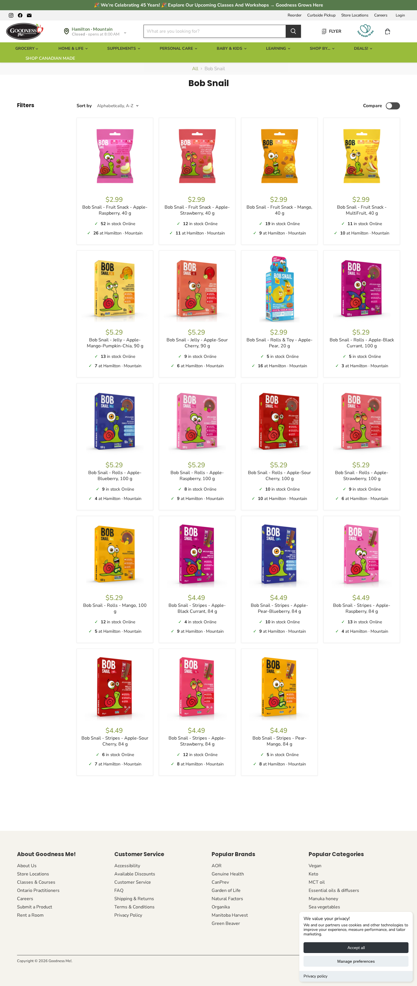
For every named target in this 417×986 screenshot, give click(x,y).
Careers (380, 15)
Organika (221, 907)
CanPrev (220, 882)
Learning (276, 48)
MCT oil (317, 882)
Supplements (122, 48)
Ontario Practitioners (38, 890)
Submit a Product (34, 907)
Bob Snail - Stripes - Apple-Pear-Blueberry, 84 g (279, 608)
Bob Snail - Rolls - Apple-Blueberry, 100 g (115, 476)
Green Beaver (226, 923)
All (195, 69)
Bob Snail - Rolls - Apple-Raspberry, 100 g (197, 476)
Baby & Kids (230, 48)
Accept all (356, 947)
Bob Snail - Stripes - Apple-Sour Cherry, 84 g (114, 741)
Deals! (361, 48)
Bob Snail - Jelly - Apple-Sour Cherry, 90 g (197, 343)
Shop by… (320, 48)
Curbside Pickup (321, 15)
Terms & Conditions (134, 907)
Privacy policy (315, 976)
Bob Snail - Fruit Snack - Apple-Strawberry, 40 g (197, 210)
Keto (313, 874)
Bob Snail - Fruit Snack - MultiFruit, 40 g (362, 210)
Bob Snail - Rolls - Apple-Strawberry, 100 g (361, 476)
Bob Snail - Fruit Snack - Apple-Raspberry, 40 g (115, 210)
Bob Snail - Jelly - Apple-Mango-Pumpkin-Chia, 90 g (115, 343)
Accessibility (127, 866)
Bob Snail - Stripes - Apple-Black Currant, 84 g (197, 608)
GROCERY (25, 48)
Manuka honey (323, 899)
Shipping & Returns (134, 899)
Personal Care (177, 48)
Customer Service (132, 882)
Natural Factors (227, 899)
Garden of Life (226, 890)
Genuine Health (228, 874)
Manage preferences (356, 961)
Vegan (315, 866)
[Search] (293, 31)
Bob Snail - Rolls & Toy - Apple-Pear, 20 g (280, 343)
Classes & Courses (36, 882)
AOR (217, 866)
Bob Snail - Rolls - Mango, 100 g (115, 608)
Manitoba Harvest (230, 915)
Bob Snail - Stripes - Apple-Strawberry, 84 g (197, 741)
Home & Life (71, 48)
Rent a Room (30, 915)
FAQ (118, 890)
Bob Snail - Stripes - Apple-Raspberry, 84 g (361, 608)
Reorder (295, 15)
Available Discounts (134, 874)
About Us (27, 866)
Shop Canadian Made (50, 58)
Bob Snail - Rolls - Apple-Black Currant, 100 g (362, 343)
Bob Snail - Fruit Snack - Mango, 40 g (279, 210)
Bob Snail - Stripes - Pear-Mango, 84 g (279, 741)
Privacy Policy (128, 915)
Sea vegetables (324, 907)
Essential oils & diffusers (334, 890)
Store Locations (354, 15)
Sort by (84, 105)
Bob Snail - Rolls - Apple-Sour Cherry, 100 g (279, 476)
